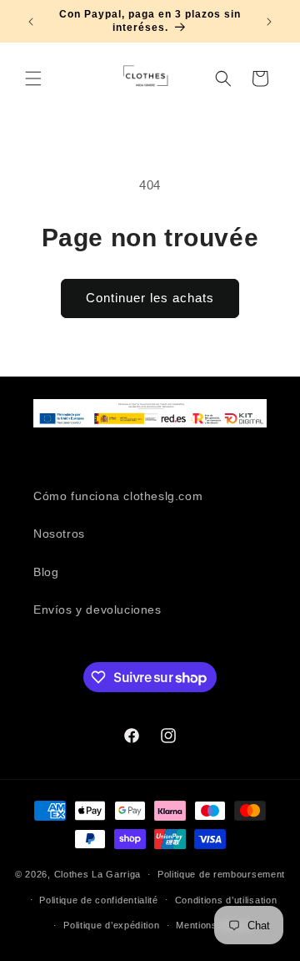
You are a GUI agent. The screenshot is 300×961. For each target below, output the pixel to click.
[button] (33, 78)
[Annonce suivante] (269, 21)
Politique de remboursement (221, 874)
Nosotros (59, 533)
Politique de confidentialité (98, 900)
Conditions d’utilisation (226, 900)
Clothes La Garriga (98, 874)
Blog (45, 572)
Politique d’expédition (111, 925)
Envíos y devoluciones (97, 609)
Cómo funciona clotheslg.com (117, 496)
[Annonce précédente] (30, 21)
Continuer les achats (150, 298)
